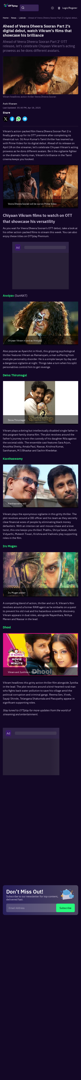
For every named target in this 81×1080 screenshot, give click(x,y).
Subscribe (65, 908)
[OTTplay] (11, 8)
